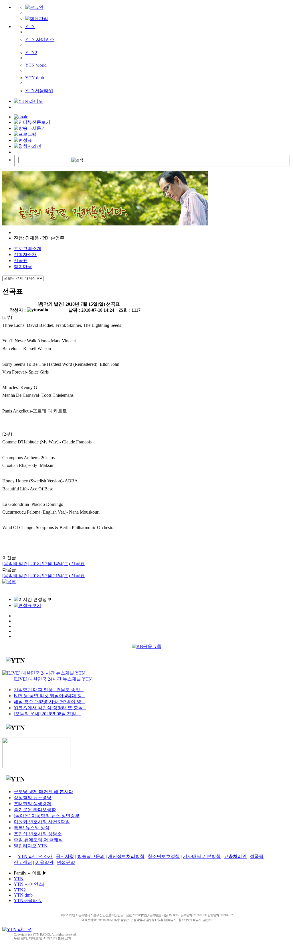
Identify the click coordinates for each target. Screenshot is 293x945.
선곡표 (20, 260)
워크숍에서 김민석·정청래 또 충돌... (50, 707)
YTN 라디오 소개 (35, 856)
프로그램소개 (27, 248)
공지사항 (65, 856)
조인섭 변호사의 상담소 (38, 833)
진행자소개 (25, 254)
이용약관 (44, 862)
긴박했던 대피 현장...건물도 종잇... (49, 689)
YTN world (36, 65)
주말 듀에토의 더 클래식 (38, 839)
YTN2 (31, 52)
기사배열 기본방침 (202, 856)
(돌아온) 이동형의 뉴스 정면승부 (47, 815)
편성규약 (66, 862)
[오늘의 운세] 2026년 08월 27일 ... (47, 713)
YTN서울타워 (39, 90)
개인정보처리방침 (126, 856)
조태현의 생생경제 (33, 803)
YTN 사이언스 (39, 39)
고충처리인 (235, 856)
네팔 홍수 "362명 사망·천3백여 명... (49, 701)
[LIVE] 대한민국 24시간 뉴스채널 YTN (53, 679)
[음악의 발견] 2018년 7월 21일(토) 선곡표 (43, 575)
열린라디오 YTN (30, 845)
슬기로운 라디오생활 (35, 809)
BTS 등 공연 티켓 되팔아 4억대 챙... (49, 695)
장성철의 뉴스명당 (33, 797)
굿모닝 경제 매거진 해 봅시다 (43, 791)
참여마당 (23, 266)
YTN (30, 26)
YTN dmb (34, 77)
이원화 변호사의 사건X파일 (42, 821)
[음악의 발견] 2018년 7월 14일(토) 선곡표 (43, 563)
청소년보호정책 (164, 856)
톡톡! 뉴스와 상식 (32, 827)
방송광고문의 (91, 856)
